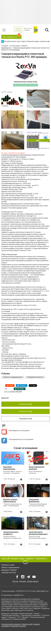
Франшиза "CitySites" (9, 570)
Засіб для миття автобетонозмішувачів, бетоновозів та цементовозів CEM (38, 535)
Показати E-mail (25, 419)
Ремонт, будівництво (12, 377)
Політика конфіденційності (11, 624)
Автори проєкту (32, 581)
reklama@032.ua (42, 591)
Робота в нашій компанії (10, 567)
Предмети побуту (35, 377)
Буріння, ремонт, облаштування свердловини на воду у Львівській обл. (12, 502)
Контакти (22, 581)
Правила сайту (27, 624)
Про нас (15, 581)
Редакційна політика (18, 626)
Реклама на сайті (7, 565)
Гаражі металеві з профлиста (11, 533)
